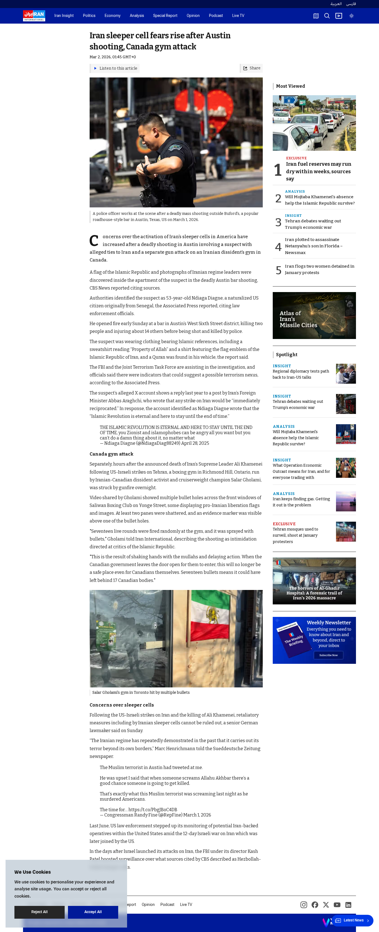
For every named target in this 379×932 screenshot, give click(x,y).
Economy (113, 16)
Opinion (193, 16)
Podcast (216, 16)
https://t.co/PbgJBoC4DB (152, 809)
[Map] (316, 16)
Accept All (93, 912)
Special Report (165, 16)
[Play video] (338, 15)
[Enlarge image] (176, 638)
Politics (89, 16)
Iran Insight (64, 16)
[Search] (327, 16)
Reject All (39, 912)
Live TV (238, 16)
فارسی (351, 4)
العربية (336, 4)
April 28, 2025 (195, 443)
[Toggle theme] (351, 15)
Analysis (137, 16)
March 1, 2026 (197, 815)
